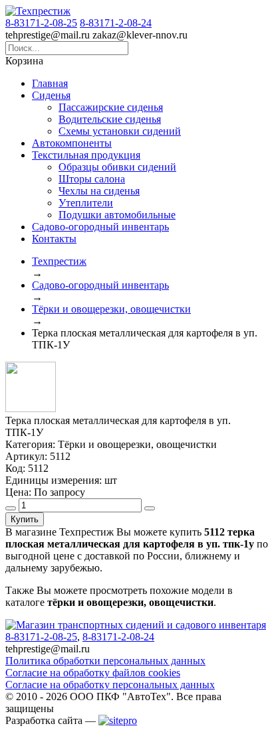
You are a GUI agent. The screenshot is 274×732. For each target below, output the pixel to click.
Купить (25, 519)
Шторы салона (92, 178)
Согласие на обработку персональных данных (110, 684)
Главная (50, 83)
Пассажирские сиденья (111, 107)
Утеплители (86, 202)
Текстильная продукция (86, 155)
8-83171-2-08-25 (41, 23)
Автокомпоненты (72, 143)
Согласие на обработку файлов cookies (92, 672)
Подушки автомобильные (117, 214)
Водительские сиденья (110, 119)
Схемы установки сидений (120, 131)
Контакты (54, 238)
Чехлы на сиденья (99, 190)
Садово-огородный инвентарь (100, 226)
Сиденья (51, 95)
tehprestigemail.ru (47, 34)
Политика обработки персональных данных (105, 660)
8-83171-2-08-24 (116, 23)
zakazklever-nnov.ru (140, 34)
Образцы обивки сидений (117, 167)
